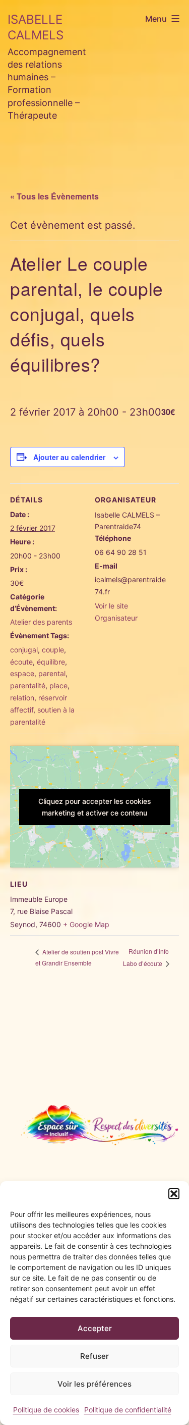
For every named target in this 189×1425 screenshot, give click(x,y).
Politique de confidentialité (127, 1409)
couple (53, 649)
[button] (174, 1194)
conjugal (24, 649)
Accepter (95, 1328)
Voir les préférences (94, 1384)
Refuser (94, 1356)
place (58, 685)
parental (52, 673)
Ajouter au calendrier (69, 457)
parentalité (27, 685)
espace (22, 673)
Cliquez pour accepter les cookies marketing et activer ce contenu (94, 807)
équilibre (51, 661)
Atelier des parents (41, 622)
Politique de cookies (46, 1409)
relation (22, 697)
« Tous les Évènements (54, 196)
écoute (21, 661)
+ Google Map (86, 924)
